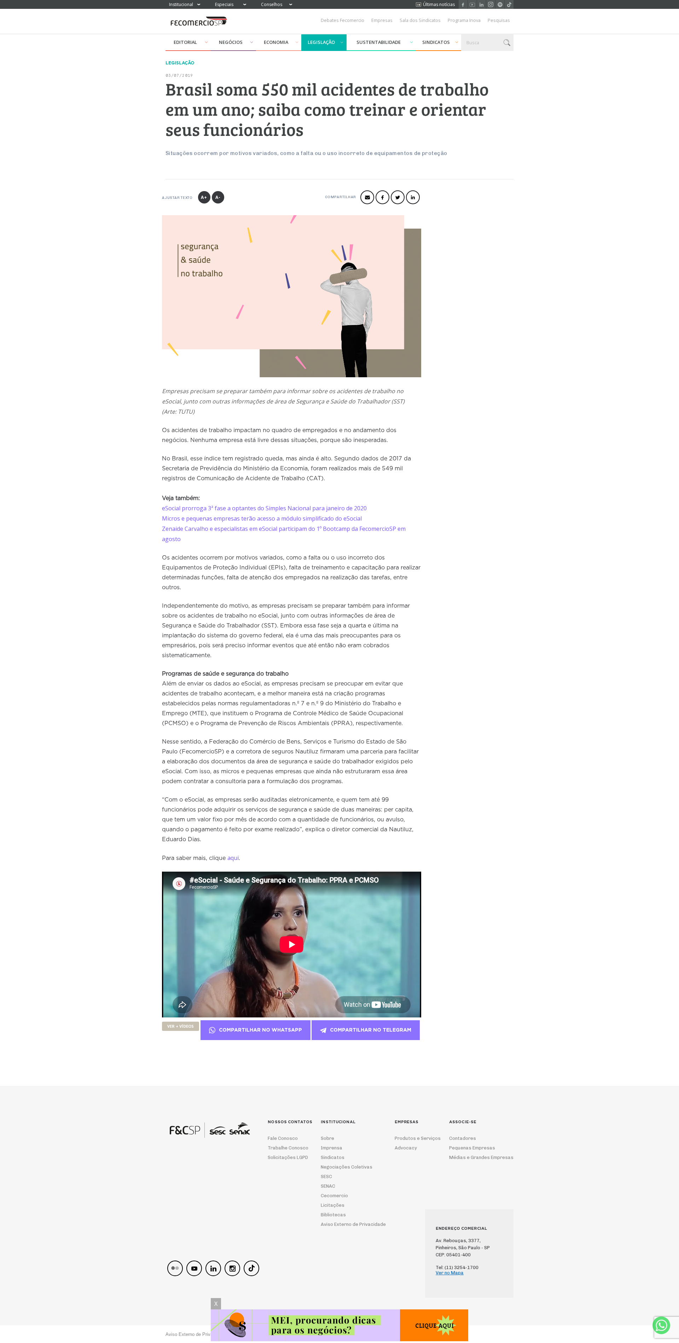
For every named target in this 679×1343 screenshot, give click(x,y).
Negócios (231, 42)
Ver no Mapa (450, 1272)
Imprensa (331, 1147)
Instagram (490, 4)
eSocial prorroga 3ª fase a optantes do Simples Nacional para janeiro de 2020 (264, 508)
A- (218, 197)
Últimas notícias (439, 4)
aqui (233, 858)
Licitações (332, 1205)
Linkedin (481, 4)
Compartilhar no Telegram (370, 1030)
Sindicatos (436, 42)
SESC (326, 1176)
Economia (276, 42)
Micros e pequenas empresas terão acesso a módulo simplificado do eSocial (262, 518)
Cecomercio (334, 1195)
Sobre (327, 1138)
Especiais (224, 4)
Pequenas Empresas (472, 1147)
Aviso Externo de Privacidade (347, 1224)
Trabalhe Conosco (285, 1147)
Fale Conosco (283, 1138)
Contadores (462, 1138)
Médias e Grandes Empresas (475, 1157)
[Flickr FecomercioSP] (175, 1268)
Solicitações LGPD (285, 1157)
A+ (204, 197)
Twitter (398, 197)
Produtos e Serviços (413, 1138)
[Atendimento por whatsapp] (661, 1325)
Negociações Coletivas (346, 1167)
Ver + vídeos (180, 1026)
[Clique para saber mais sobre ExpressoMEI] (339, 1326)
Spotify (499, 4)
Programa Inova (464, 20)
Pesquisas (499, 20)
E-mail (367, 197)
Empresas (382, 20)
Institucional (181, 4)
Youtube (472, 4)
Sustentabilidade (378, 42)
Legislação (321, 42)
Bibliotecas (333, 1214)
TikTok (509, 4)
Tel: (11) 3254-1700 (457, 1267)
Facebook (463, 4)
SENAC (328, 1186)
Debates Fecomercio (342, 20)
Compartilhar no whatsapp (260, 1030)
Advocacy (406, 1147)
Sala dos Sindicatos (420, 20)
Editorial (185, 42)
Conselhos (271, 4)
